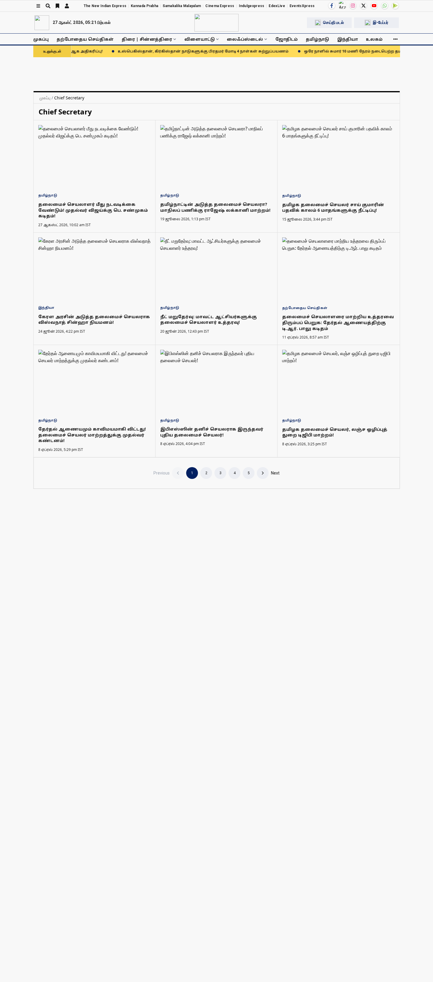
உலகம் (374, 39)
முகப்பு (41, 39)
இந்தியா (347, 39)
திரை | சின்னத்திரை (147, 39)
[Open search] (48, 6)
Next (275, 473)
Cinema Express (219, 6)
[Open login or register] (67, 6)
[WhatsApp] (384, 5)
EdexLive (277, 6)
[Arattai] (342, 5)
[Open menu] (38, 6)
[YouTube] (374, 5)
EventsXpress (302, 6)
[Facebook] (331, 5)
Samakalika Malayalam (182, 6)
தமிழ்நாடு (317, 39)
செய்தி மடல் (333, 22)
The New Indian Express (105, 6)
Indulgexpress (252, 6)
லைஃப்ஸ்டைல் (245, 39)
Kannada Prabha (144, 6)
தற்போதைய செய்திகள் (85, 39)
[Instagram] (352, 5)
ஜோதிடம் (286, 39)
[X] (363, 5)
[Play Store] (395, 5)
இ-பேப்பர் (380, 22)
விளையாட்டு (199, 39)
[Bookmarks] (57, 6)
